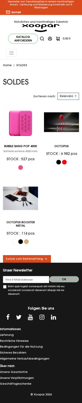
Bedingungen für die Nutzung (21, 346)
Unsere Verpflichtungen (17, 378)
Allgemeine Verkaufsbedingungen (24, 358)
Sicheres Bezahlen (13, 352)
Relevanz (67, 96)
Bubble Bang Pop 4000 (20, 146)
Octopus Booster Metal (20, 223)
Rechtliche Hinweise (14, 341)
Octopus (61, 146)
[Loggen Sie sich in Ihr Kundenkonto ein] (50, 38)
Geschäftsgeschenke (15, 383)
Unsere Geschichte (14, 372)
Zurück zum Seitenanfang (27, 259)
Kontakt (16, 12)
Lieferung (7, 335)
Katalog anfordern (23, 38)
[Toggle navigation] (11, 53)
